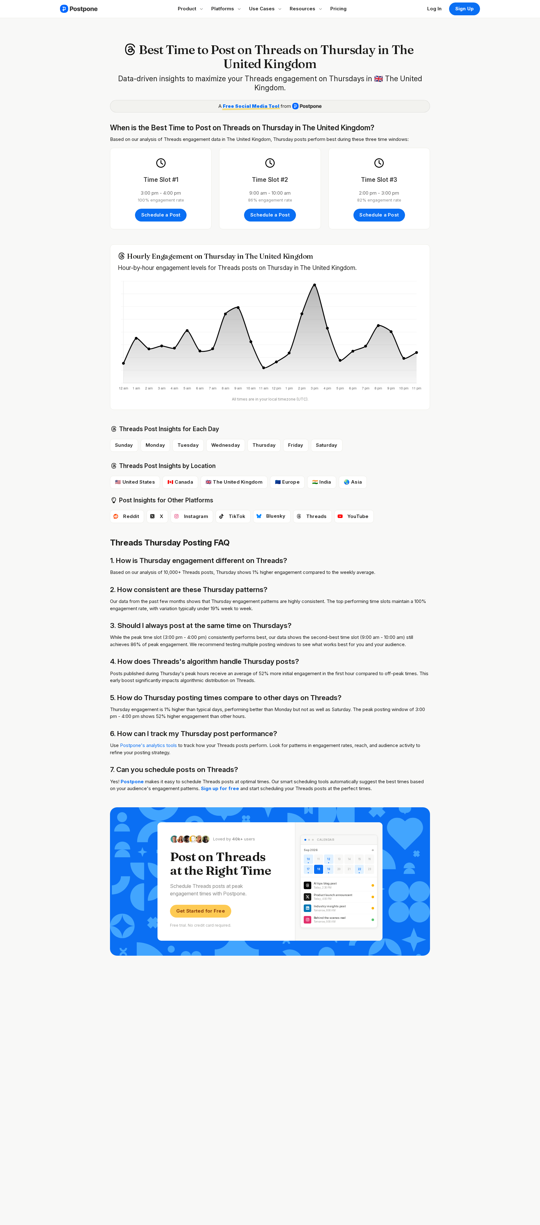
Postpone (132, 781)
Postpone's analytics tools (148, 745)
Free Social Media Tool (251, 106)
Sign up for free (220, 788)
